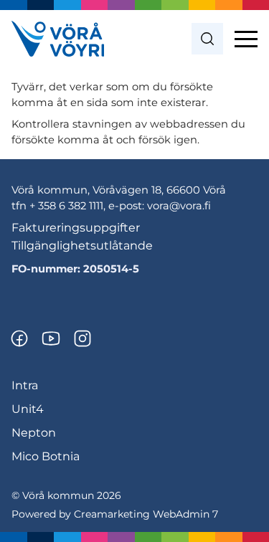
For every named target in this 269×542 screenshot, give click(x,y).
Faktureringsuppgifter (75, 227)
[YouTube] (51, 338)
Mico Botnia (45, 456)
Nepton (33, 432)
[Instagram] (82, 338)
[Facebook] (19, 338)
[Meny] (246, 38)
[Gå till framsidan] (57, 38)
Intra (24, 385)
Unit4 (27, 409)
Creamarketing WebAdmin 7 (146, 514)
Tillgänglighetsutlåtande (82, 245)
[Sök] (207, 38)
